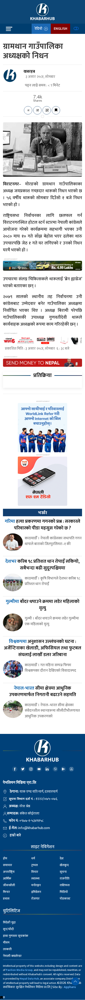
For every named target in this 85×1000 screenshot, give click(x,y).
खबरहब (29, 71)
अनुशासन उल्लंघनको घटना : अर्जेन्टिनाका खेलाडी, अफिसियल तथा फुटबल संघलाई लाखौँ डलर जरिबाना (42, 648)
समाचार (7, 865)
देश (62, 858)
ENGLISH (60, 29)
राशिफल (65, 885)
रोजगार (35, 898)
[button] (75, 981)
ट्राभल (34, 865)
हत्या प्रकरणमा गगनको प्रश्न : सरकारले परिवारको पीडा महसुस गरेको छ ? (42, 524)
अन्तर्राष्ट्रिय (9, 872)
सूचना (63, 872)
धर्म (33, 858)
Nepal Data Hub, (30, 978)
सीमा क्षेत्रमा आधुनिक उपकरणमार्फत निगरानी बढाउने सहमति (42, 691)
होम (5, 858)
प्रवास (6, 898)
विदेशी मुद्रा (9, 922)
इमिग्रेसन (36, 892)
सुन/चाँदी (8, 929)
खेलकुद (64, 865)
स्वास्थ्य (35, 878)
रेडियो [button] (39, 29)
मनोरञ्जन (36, 885)
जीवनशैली (9, 885)
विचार (34, 872)
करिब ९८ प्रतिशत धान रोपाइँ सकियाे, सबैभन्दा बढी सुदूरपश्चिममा (42, 564)
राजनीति (64, 878)
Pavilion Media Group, (19, 970)
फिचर (6, 892)
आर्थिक (7, 878)
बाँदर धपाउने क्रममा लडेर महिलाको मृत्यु (42, 605)
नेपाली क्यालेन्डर (12, 956)
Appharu (70, 987)
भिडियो (64, 892)
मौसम (6, 942)
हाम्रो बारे (15, 835)
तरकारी (7, 949)
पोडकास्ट (65, 898)
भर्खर (42, 513)
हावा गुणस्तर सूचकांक (15, 936)
